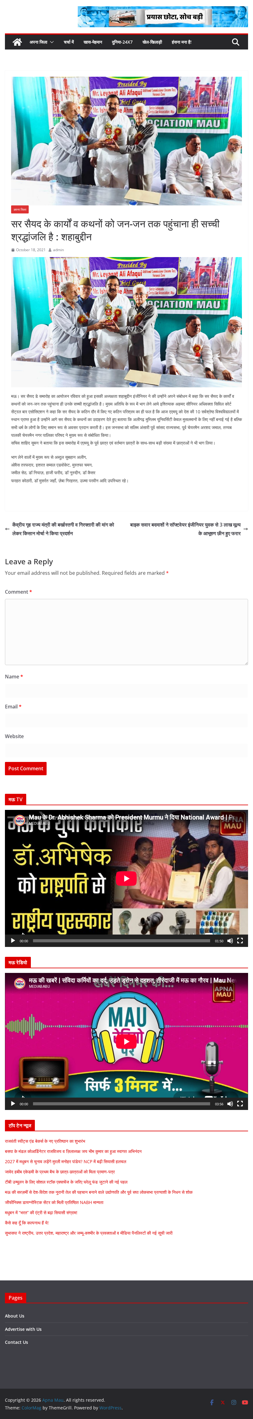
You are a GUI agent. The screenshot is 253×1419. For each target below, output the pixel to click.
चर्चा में (69, 42)
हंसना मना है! (182, 42)
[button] (50, 42)
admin (58, 249)
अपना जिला (38, 42)
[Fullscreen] (240, 941)
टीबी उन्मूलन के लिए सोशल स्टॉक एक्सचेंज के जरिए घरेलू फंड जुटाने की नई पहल (66, 1182)
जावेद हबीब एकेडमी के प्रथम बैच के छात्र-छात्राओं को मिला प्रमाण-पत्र (60, 1172)
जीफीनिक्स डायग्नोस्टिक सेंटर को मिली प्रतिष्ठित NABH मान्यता (54, 1202)
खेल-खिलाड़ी (152, 42)
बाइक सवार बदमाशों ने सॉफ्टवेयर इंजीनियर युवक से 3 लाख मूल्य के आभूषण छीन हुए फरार (185, 529)
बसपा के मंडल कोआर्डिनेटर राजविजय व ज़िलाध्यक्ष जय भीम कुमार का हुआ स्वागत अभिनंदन (73, 1151)
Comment (18, 591)
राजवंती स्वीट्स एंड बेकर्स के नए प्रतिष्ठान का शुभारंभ (45, 1141)
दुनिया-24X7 (122, 42)
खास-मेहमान (93, 42)
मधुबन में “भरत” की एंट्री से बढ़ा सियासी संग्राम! (41, 1212)
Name (14, 676)
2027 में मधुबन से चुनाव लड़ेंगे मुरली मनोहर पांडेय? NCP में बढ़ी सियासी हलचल (65, 1161)
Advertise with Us (23, 1329)
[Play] (13, 941)
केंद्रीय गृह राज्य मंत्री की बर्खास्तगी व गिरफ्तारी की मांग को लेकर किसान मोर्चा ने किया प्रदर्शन (63, 529)
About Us (14, 1316)
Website (14, 736)
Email (13, 706)
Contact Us (16, 1342)
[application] (126, 878)
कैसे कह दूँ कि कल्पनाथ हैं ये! (27, 1223)
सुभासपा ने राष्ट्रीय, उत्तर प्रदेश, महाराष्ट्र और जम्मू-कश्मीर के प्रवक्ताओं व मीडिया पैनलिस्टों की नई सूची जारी (88, 1233)
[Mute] (230, 941)
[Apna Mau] (17, 42)
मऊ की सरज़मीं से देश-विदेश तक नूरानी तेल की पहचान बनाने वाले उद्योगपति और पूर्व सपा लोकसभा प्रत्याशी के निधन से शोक (99, 1192)
